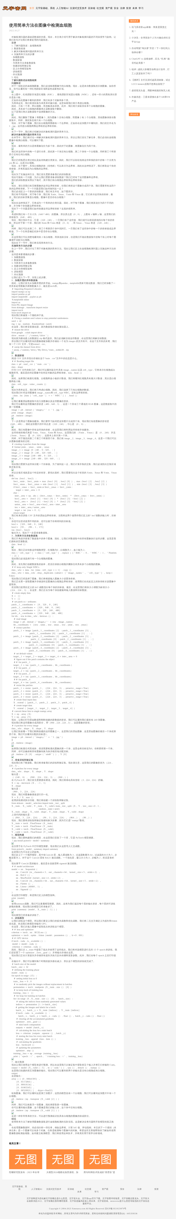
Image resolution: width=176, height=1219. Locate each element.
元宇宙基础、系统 (45, 8)
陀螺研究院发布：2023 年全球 (24, 1172)
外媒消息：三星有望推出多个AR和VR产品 (151, 99)
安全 (116, 8)
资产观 (109, 8)
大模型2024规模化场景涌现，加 (62, 1172)
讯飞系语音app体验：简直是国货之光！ (149, 29)
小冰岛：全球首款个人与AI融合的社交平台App (151, 40)
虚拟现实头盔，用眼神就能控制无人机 (151, 90)
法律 (122, 8)
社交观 (100, 8)
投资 (128, 8)
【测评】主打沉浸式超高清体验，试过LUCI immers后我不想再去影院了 (151, 82)
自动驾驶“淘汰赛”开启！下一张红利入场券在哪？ (151, 50)
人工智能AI (62, 8)
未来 (134, 8)
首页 (31, 8)
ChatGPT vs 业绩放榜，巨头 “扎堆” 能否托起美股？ (151, 61)
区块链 (91, 8)
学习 (141, 8)
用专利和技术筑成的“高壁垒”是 (99, 1172)
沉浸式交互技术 (78, 8)
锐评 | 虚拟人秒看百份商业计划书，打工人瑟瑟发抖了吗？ (151, 71)
